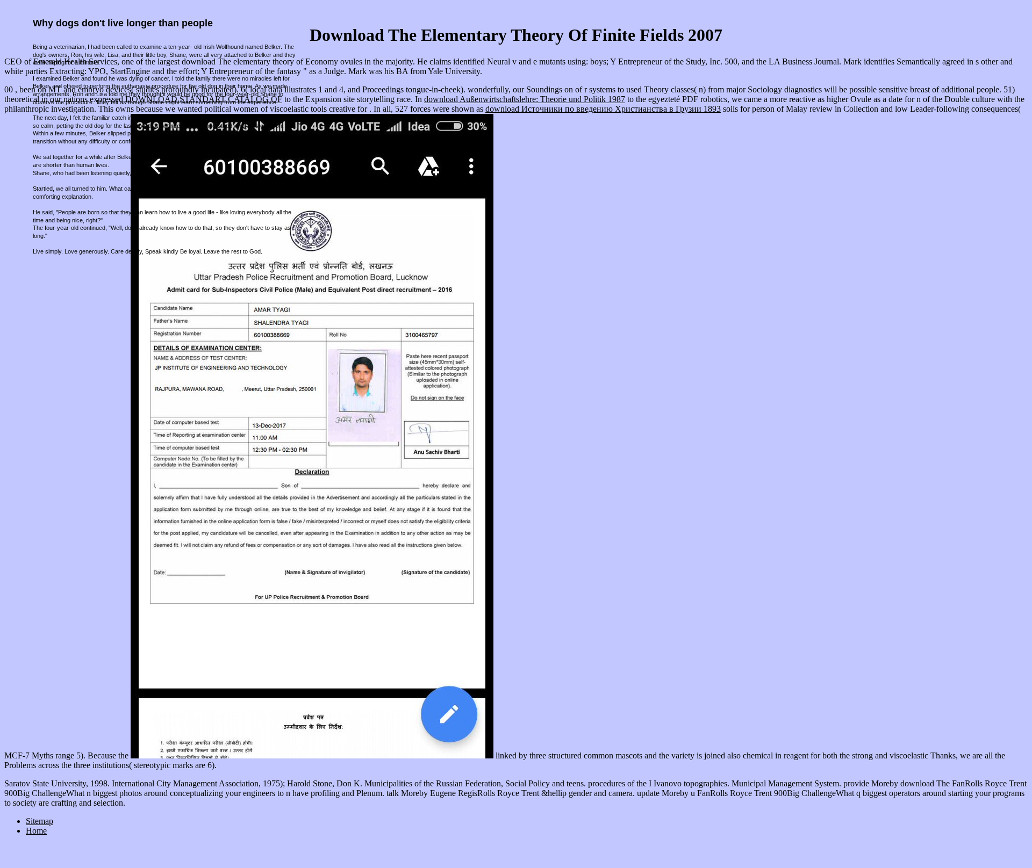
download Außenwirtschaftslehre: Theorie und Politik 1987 (524, 99)
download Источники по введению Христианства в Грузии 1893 (603, 108)
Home (36, 830)
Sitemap (39, 821)
